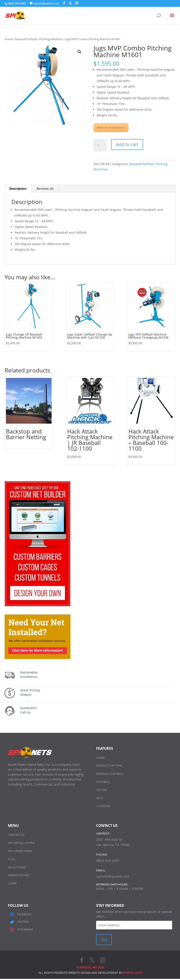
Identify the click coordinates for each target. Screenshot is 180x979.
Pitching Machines (51, 39)
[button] (79, 52)
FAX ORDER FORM (20, 851)
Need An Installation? (111, 127)
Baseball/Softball (26, 39)
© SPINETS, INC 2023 (90, 967)
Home (9, 39)
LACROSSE (103, 806)
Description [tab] (18, 188)
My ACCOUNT (17, 867)
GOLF (99, 798)
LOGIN (12, 883)
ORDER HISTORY (18, 875)
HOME (100, 758)
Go (104, 940)
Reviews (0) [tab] (45, 188)
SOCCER (101, 790)
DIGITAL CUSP (132, 973)
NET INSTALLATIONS (21, 843)
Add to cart (127, 144)
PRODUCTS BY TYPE (109, 766)
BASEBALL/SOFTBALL (110, 774)
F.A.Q (11, 859)
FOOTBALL (103, 782)
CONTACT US (16, 835)
